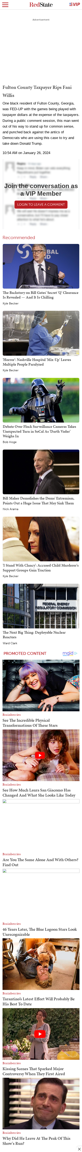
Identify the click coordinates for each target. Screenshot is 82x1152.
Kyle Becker (11, 303)
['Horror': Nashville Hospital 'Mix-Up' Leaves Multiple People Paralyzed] (41, 333)
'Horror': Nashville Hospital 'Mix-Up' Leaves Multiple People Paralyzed (37, 362)
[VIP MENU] (74, 4)
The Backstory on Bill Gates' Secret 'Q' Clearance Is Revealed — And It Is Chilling (40, 295)
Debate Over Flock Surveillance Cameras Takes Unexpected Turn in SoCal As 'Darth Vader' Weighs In (39, 431)
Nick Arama (10, 509)
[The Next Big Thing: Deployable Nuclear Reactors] (41, 606)
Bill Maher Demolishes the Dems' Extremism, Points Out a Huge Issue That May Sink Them (38, 500)
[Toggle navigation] (5, 4)
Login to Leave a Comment (41, 204)
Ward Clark (10, 643)
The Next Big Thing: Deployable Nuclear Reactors (34, 635)
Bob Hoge (10, 442)
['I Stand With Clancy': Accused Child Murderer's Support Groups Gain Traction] (41, 539)
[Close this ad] (79, 1149)
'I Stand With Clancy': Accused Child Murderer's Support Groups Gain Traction (41, 568)
